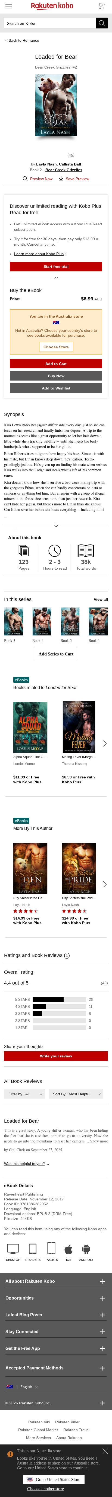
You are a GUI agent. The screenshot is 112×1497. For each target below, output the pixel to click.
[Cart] (101, 6)
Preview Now (41, 179)
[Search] (102, 23)
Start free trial (56, 266)
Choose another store (45, 1488)
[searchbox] (56, 23)
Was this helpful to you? (24, 1163)
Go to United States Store (58, 1479)
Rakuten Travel (76, 1430)
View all (101, 599)
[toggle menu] (8, 6)
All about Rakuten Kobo (30, 1281)
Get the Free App (22, 1348)
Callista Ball (70, 164)
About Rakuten (69, 1438)
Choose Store (56, 347)
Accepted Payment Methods (34, 1368)
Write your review (56, 1056)
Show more (96, 1141)
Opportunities (19, 1298)
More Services (38, 1438)
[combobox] (24, 1094)
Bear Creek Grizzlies (63, 170)
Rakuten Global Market (38, 1430)
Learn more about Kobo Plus (39, 254)
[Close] (105, 1451)
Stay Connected (22, 1331)
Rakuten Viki (39, 1422)
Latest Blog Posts (23, 1315)
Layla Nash (46, 164)
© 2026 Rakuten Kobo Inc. (28, 1403)
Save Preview (77, 179)
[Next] (105, 743)
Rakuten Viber (67, 1422)
